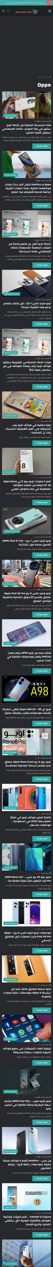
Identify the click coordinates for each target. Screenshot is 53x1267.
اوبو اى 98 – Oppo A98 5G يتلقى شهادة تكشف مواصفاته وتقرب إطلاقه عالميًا (26, 711)
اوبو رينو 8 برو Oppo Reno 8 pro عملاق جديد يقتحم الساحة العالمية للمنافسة (27, 763)
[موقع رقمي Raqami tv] (26, 10)
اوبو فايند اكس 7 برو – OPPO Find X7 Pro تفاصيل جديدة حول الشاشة (26, 542)
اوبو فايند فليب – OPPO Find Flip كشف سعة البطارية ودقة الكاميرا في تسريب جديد (27, 1105)
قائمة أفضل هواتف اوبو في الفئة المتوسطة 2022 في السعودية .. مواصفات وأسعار (30, 821)
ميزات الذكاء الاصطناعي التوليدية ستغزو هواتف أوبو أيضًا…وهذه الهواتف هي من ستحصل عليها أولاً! (27, 366)
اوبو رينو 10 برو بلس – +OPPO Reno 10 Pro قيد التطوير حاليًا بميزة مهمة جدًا (28, 878)
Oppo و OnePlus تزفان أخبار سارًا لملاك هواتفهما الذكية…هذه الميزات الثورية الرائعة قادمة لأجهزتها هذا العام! (28, 188)
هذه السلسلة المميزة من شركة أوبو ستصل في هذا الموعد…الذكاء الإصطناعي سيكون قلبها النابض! (26, 129)
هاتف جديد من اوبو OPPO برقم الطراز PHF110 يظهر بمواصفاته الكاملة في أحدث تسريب (29, 656)
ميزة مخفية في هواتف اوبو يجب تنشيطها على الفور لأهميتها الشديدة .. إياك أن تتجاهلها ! (27, 429)
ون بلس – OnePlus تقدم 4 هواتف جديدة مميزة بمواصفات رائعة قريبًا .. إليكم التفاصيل (27, 1164)
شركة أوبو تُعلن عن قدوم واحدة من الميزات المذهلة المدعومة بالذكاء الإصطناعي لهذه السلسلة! (30, 247)
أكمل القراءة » (42, 146)
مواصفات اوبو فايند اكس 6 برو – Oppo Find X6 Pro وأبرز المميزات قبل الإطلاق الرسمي (27, 936)
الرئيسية (46, 77)
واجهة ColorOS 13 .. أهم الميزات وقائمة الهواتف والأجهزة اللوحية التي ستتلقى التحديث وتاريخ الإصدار (27, 1220)
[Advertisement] (26, 45)
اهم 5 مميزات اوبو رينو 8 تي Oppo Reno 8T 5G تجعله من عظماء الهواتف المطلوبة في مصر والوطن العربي (27, 485)
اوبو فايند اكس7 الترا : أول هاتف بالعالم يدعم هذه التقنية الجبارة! (27, 305)
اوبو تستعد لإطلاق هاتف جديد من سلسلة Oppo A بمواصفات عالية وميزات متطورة (27, 992)
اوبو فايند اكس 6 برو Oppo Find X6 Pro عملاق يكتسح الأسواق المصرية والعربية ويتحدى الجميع (27, 597)
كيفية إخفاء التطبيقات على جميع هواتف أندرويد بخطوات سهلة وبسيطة (27, 1050)
